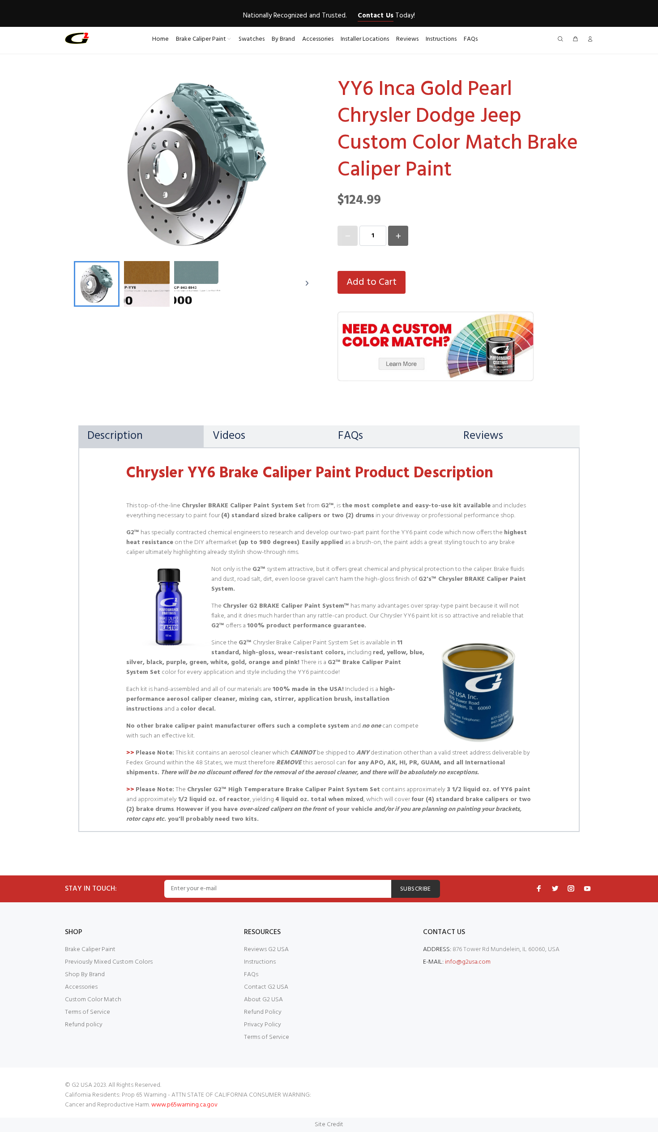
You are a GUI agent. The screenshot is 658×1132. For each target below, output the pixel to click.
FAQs (251, 974)
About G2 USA (263, 1000)
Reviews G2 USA (266, 949)
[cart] (575, 40)
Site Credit (329, 1124)
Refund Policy (263, 1012)
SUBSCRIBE (415, 889)
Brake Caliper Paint (90, 949)
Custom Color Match (93, 1000)
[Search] (562, 40)
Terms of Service (87, 1012)
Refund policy (84, 1025)
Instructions (260, 962)
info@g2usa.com (468, 962)
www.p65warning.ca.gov (184, 1105)
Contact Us (375, 15)
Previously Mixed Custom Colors (109, 962)
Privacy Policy (262, 1025)
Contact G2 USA (266, 987)
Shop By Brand (85, 974)
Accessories (81, 987)
